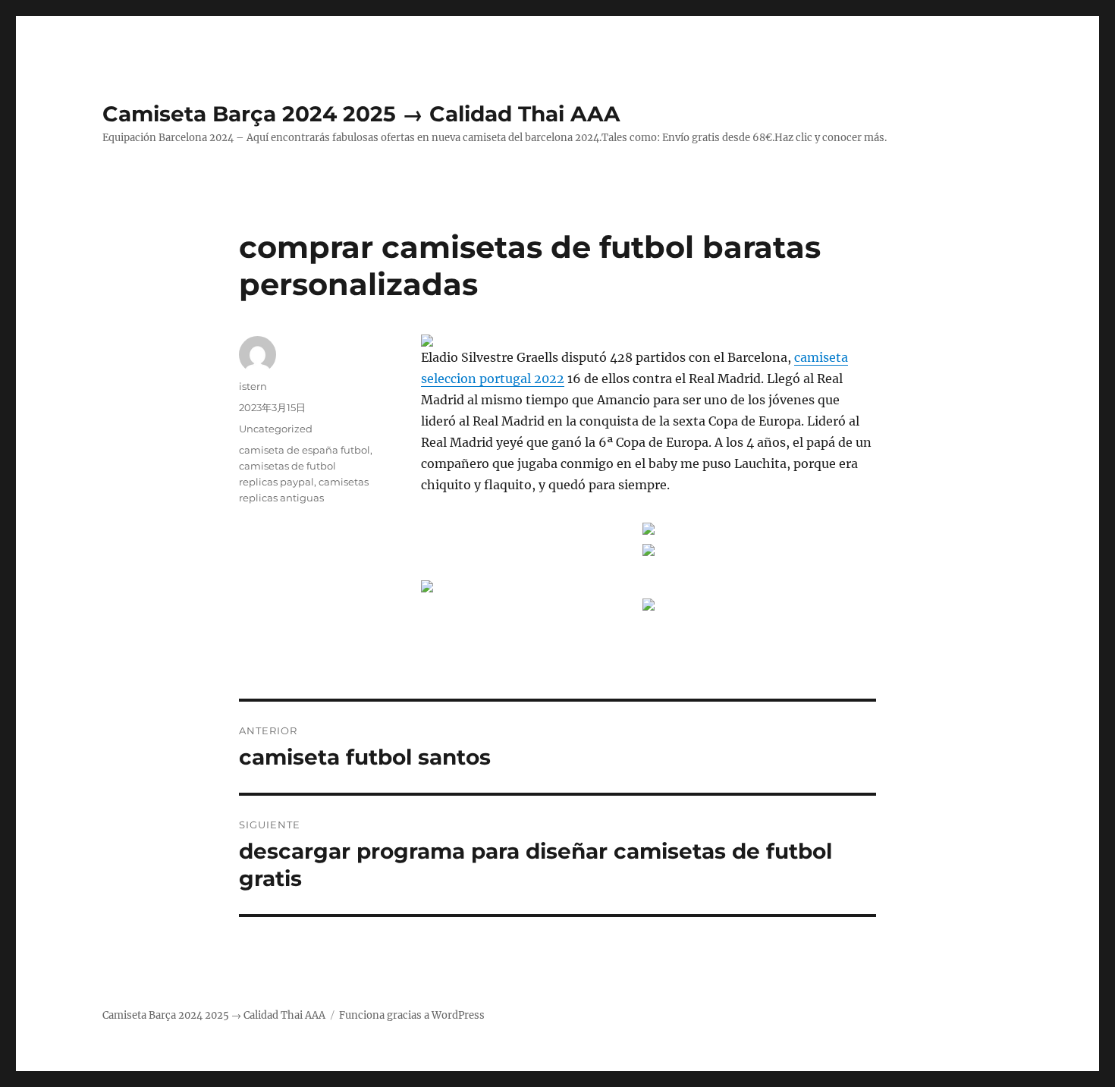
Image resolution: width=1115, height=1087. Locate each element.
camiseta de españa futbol (304, 450)
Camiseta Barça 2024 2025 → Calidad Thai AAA (361, 114)
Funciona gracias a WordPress (412, 1015)
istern (253, 386)
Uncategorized (276, 429)
